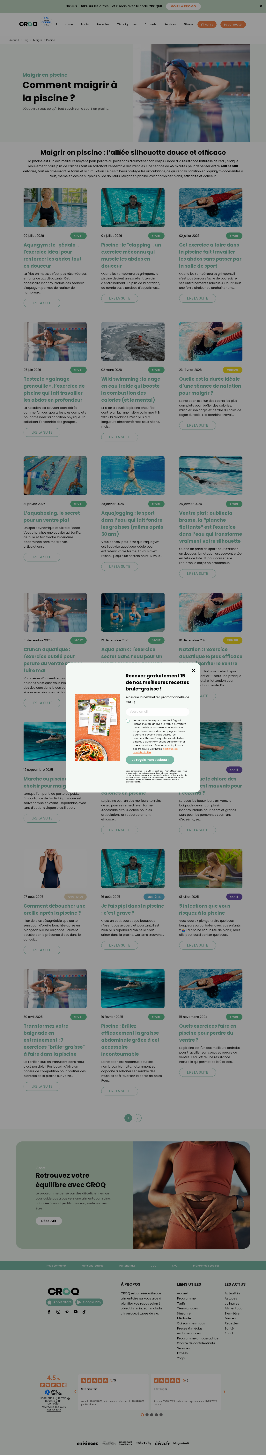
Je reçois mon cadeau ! (150, 760)
